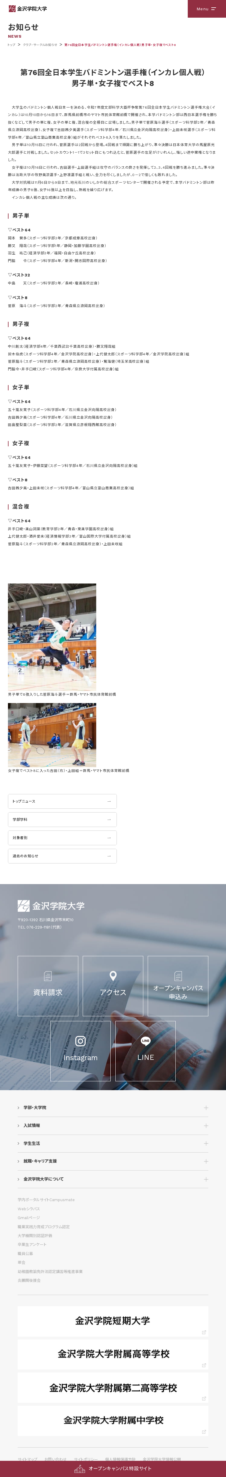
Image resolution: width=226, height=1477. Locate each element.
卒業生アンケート (32, 1244)
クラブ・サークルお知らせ (40, 45)
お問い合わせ (55, 1459)
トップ (11, 45)
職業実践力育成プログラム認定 (44, 1227)
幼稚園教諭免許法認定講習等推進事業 (50, 1271)
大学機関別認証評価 (35, 1236)
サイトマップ (27, 1459)
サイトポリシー (86, 1459)
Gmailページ (29, 1218)
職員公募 (25, 1253)
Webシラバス (29, 1209)
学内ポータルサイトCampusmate (46, 1200)
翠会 (21, 1262)
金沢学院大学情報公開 (162, 1459)
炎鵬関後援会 (29, 1280)
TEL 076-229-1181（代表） (40, 927)
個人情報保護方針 (120, 1459)
